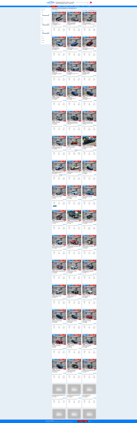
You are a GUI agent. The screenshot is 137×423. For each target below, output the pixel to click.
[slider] (49, 15)
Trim (42, 28)
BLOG (83, 6)
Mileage (42, 30)
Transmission (43, 40)
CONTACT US (71, 6)
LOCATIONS (88, 6)
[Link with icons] (87, 3)
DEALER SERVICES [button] (77, 6)
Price (42, 22)
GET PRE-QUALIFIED (65, 6)
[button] (91, 2)
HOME (48, 6)
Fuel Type (42, 42)
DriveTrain (42, 38)
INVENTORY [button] (54, 6)
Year (42, 12)
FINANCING (59, 6)
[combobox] (41, 10)
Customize (90, 421)
